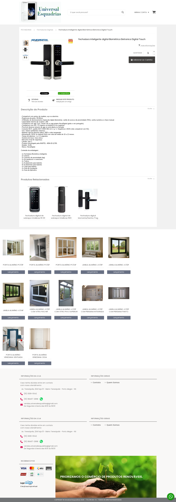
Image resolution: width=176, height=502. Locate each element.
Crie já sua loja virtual (28, 486)
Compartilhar (64, 93)
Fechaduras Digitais (45, 30)
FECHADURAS (26, 30)
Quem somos (112, 382)
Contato (96, 382)
